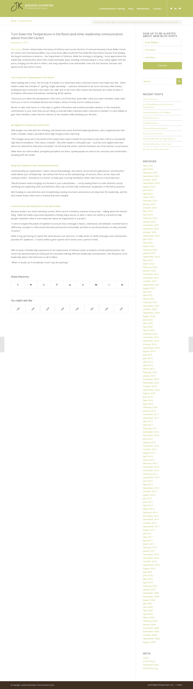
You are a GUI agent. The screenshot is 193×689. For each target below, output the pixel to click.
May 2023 (148, 242)
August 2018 (149, 393)
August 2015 (149, 452)
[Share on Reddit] (109, 285)
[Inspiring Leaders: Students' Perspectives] (33, 309)
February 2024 (150, 218)
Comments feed (151, 664)
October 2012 (150, 491)
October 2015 (150, 449)
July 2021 (147, 291)
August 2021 (149, 288)
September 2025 (151, 183)
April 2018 (148, 403)
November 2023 (151, 228)
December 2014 (151, 466)
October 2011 (150, 522)
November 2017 (151, 417)
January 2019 (149, 375)
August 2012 (149, 494)
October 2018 (150, 386)
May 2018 (148, 400)
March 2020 (149, 330)
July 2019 (147, 354)
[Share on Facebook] (17, 285)
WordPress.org (150, 668)
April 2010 (148, 582)
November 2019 (151, 340)
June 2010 (148, 575)
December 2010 (151, 554)
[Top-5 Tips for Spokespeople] (2, 344)
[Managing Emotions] (92, 309)
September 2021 (151, 284)
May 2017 (148, 421)
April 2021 (148, 295)
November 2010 (151, 558)
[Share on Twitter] (30, 285)
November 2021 (151, 277)
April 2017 (148, 424)
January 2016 (149, 442)
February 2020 (150, 333)
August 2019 (149, 351)
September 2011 (151, 526)
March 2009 (149, 617)
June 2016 (148, 438)
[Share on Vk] (96, 285)
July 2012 (147, 498)
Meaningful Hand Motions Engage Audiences (159, 138)
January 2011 (149, 550)
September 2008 (151, 638)
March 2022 (149, 263)
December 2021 (151, 274)
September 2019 (151, 347)
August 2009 (149, 600)
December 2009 (151, 592)
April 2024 (148, 214)
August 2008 (149, 642)
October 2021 (150, 281)
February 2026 (150, 172)
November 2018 (151, 382)
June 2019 (148, 358)
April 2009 (148, 614)
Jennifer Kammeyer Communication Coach (37, 685)
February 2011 (150, 547)
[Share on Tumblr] (83, 285)
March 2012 (149, 508)
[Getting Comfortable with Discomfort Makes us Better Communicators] (77, 309)
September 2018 (151, 389)
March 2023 (149, 246)
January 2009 (149, 624)
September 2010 (151, 564)
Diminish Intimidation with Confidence (157, 112)
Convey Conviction (150, 99)
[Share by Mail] (122, 285)
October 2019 (150, 344)
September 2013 (151, 477)
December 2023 (151, 225)
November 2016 (151, 435)
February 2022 (150, 267)
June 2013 (148, 480)
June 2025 (148, 190)
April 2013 (148, 484)
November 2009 (151, 596)
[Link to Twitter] (171, 8)
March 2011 (149, 544)
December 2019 (151, 337)
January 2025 (149, 204)
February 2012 (150, 512)
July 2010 (147, 572)
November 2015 (151, 445)
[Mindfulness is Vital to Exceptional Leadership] (18, 309)
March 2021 (149, 298)
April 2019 (148, 365)
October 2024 (150, 207)
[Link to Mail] (180, 8)
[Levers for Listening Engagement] (106, 309)
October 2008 (150, 635)
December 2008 (151, 628)
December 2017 (151, 414)
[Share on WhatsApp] (43, 285)
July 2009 (147, 603)
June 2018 (148, 396)
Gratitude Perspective (151, 117)
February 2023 (150, 249)
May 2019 (148, 361)
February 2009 (150, 621)
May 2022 (148, 260)
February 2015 (150, 463)
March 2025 (149, 197)
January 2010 (149, 589)
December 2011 (151, 515)
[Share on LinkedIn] (69, 285)
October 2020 (150, 309)
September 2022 (151, 256)
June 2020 (148, 319)
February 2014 (150, 473)
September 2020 (151, 312)
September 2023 (151, 235)
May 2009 (148, 610)
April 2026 (148, 169)
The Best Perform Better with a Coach (157, 144)
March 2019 (149, 368)
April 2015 (148, 456)
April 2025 (148, 193)
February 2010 (150, 586)
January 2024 (149, 221)
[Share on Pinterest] (56, 285)
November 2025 (151, 176)
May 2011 (148, 536)
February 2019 (150, 372)
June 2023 (148, 239)
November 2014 (151, 470)
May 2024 (148, 211)
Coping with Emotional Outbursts (155, 128)
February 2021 (150, 302)
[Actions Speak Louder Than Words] (121, 309)
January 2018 (149, 410)
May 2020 (148, 323)
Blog (113, 22)
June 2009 (148, 606)
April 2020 (148, 326)
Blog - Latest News (21, 21)
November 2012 (151, 487)
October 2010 (150, 561)
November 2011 (151, 519)
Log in (146, 657)
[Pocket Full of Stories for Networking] (62, 309)
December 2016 (151, 431)
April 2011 (148, 540)
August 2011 (149, 529)
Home (107, 22)
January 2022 (149, 270)
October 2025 (150, 179)
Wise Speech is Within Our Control (156, 149)
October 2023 (150, 232)
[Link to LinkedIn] (176, 8)
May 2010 (148, 578)
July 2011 (147, 533)
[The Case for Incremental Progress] (47, 309)
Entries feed (149, 661)
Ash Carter (16, 49)
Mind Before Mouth (150, 123)
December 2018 (151, 379)
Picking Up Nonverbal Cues (153, 133)
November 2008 (151, 631)
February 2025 (150, 200)
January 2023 (149, 253)
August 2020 (149, 316)
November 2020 (151, 305)
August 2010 (149, 568)
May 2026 (148, 165)
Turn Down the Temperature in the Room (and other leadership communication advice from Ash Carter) (67, 36)
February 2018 (150, 407)
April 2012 (148, 505)
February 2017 (150, 428)
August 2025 (149, 186)
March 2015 (149, 459)
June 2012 (148, 501)
